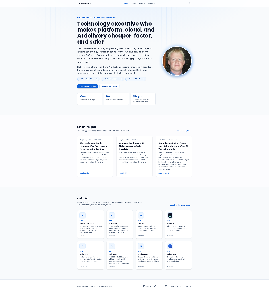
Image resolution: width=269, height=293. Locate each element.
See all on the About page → (181, 205)
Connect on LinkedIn (109, 86)
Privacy (188, 286)
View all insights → (184, 131)
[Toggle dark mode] (190, 3)
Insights (142, 3)
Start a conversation (87, 86)
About (134, 3)
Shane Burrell (84, 3)
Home (126, 3)
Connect (151, 3)
